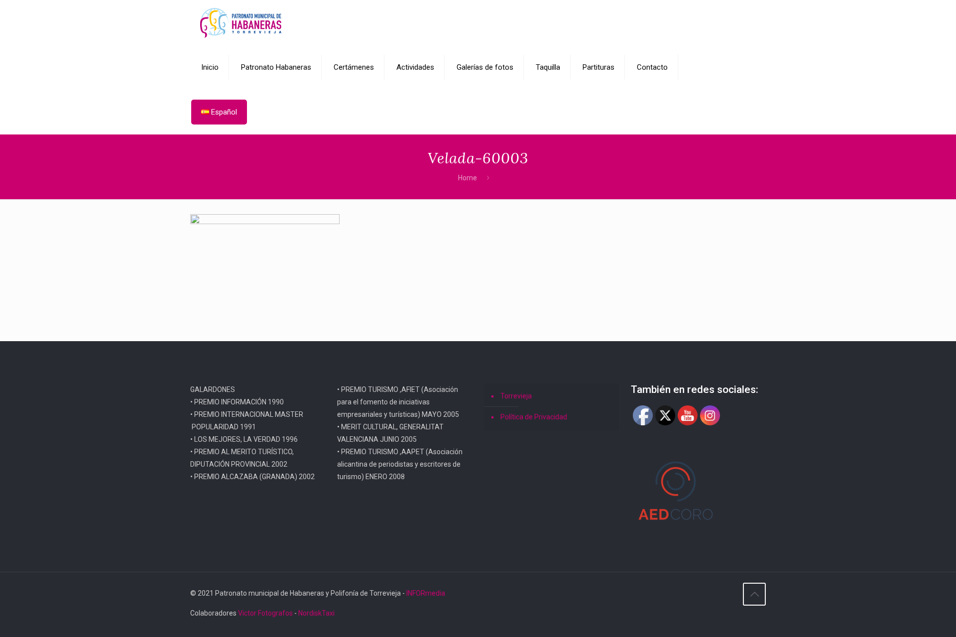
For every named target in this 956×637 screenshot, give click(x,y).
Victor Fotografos (265, 613)
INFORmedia (425, 593)
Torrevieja (516, 396)
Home (467, 178)
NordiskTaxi (316, 613)
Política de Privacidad (533, 417)
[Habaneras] (240, 22)
